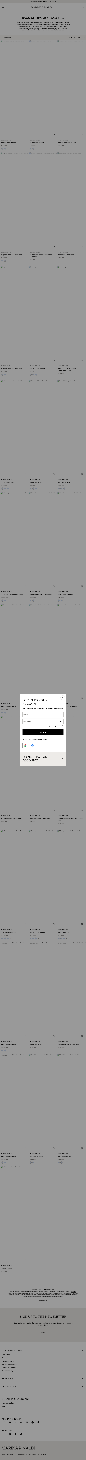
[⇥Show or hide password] (61, 721)
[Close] (62, 697)
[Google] (25, 745)
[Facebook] (32, 745)
